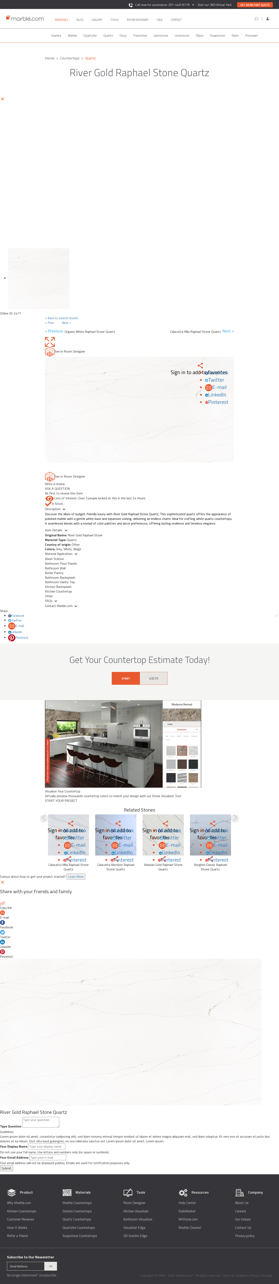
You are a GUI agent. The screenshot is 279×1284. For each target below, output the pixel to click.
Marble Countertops (77, 1202)
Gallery (97, 20)
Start (126, 678)
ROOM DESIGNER (137, 20)
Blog (80, 20)
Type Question (10, 1126)
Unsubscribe (47, 1275)
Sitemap (266, 1275)
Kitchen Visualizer (135, 1211)
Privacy (255, 1275)
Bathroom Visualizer (137, 1219)
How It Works (17, 1227)
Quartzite (90, 35)
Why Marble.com (19, 1202)
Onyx (122, 35)
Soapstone (217, 35)
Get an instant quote (255, 5)
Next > (66, 322)
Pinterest (218, 402)
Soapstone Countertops (79, 1235)
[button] (268, 18)
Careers (240, 1211)
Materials (61, 20)
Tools (114, 20)
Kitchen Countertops (21, 1211)
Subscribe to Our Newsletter (30, 1257)
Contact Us (243, 1227)
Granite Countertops (77, 1211)
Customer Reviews (20, 1219)
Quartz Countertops (76, 1219)
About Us (242, 1202)
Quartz (108, 35)
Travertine (140, 35)
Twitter (216, 380)
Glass (199, 35)
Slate (235, 35)
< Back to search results (61, 318)
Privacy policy (244, 1235)
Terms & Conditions (235, 1275)
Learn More (76, 876)
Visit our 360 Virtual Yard (214, 4)
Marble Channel (190, 1227)
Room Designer (134, 1202)
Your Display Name (14, 1146)
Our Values (243, 1219)
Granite (56, 35)
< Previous (55, 331)
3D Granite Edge (135, 1235)
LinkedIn (217, 395)
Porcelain (251, 35)
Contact (176, 20)
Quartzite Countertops (78, 1227)
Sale (160, 20)
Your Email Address (14, 1157)
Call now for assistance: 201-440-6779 (162, 4)
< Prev (49, 322)
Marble (72, 35)
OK (50, 1266)
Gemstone (161, 35)
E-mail (219, 387)
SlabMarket (187, 1211)
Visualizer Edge (134, 1227)
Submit (6, 1168)
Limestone (182, 35)
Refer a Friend (17, 1235)
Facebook (218, 372)
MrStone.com (188, 1219)
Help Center (187, 1202)
